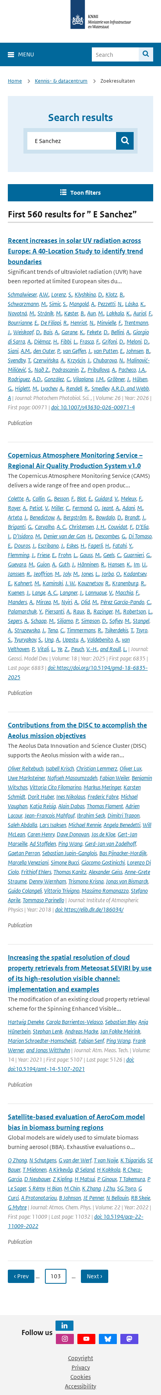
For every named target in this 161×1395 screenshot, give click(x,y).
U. (144, 564)
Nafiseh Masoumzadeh (72, 778)
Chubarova (105, 360)
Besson (61, 498)
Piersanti (54, 611)
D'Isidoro (23, 536)
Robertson (134, 611)
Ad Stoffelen (43, 843)
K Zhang (91, 1188)
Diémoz (42, 341)
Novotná (17, 313)
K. (142, 304)
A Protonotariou (39, 1197)
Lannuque (96, 592)
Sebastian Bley (120, 1022)
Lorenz (58, 294)
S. (70, 294)
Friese (43, 555)
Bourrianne (20, 322)
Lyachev (49, 388)
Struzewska (27, 630)
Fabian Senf (91, 1040)
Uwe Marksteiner (26, 778)
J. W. (70, 583)
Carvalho (44, 526)
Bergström (74, 517)
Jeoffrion (43, 573)
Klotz (111, 294)
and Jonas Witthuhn (48, 1050)
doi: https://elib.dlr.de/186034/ (89, 909)
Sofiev (115, 620)
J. (9, 332)
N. (120, 304)
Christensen (81, 526)
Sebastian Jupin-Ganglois (69, 853)
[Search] (146, 54)
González (54, 379)
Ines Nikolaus (70, 796)
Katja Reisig (43, 806)
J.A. (142, 369)
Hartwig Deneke (26, 1022)
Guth (64, 564)
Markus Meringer (102, 787)
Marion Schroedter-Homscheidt (42, 1040)
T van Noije (106, 1160)
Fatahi (120, 545)
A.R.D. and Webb (130, 388)
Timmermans (81, 630)
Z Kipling (62, 1179)
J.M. (100, 379)
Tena (53, 630)
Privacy (81, 1367)
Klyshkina (85, 294)
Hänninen (87, 564)
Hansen (116, 564)
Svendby (16, 360)
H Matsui (85, 1179)
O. (96, 508)
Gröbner (116, 379)
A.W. (44, 294)
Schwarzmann (23, 304)
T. (29, 360)
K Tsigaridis (132, 1160)
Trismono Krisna (86, 881)
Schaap (39, 620)
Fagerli (95, 545)
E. (36, 322)
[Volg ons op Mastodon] (129, 1339)
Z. (83, 369)
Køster (71, 313)
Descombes (107, 536)
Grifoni (109, 341)
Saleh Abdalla (22, 825)
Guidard (103, 498)
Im (137, 564)
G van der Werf (75, 1160)
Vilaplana (83, 379)
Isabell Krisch (60, 768)
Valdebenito (100, 639)
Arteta (15, 517)
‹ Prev (21, 1276)
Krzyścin (76, 360)
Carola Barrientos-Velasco (74, 1022)
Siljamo (65, 620)
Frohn (64, 555)
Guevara (17, 564)
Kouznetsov (90, 583)
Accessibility (80, 1386)
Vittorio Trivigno (61, 890)
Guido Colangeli (25, 890)
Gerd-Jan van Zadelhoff (110, 843)
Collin (38, 498)
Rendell (74, 388)
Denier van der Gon (64, 536)
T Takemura (132, 1179)
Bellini (117, 332)
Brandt (132, 517)
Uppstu (70, 639)
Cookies (80, 1377)
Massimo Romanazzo (105, 890)
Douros (22, 545)
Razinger (103, 611)
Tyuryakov (25, 639)
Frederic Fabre (103, 796)
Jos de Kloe (103, 834)
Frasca (87, 341)
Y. (130, 545)
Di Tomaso (140, 536)
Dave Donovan (73, 834)
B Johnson (70, 1197)
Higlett (22, 388)
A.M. (26, 351)
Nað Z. (42, 369)
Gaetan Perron (24, 853)
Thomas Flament (105, 806)
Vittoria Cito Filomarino (55, 787)
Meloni (134, 341)
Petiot (36, 508)
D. (100, 294)
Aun (91, 313)
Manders (17, 602)
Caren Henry (40, 834)
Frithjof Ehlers (36, 872)
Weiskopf (23, 332)
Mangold (79, 304)
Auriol (139, 313)
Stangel (141, 620)
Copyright (80, 1358)
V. (116, 498)
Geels (108, 555)
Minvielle (106, 322)
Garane (69, 332)
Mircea (43, 602)
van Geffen (74, 351)
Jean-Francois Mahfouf (50, 815)
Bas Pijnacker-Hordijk (123, 853)
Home (15, 81)
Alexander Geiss (105, 872)
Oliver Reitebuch (25, 768)
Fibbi (66, 341)
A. (93, 304)
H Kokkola (108, 1169)
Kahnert (23, 583)
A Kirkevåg (61, 1169)
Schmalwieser (22, 294)
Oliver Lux (130, 768)
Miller (57, 508)
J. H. (101, 526)
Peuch (77, 649)
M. (44, 304)
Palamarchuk (22, 611)
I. (9, 536)
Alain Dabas (71, 806)
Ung (49, 639)
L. (75, 341)
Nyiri (66, 602)
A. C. (61, 526)
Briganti (16, 526)
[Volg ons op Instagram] (64, 1339)
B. (122, 294)
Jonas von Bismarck (127, 881)
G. (10, 388)
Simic (55, 304)
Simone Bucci (65, 862)
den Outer (44, 351)
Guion (43, 564)
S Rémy (37, 1188)
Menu (26, 54)
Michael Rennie (84, 825)
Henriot (78, 322)
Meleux (128, 498)
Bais (47, 332)
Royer (14, 508)
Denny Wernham (47, 881)
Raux (78, 611)
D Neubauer (37, 1179)
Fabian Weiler (114, 778)
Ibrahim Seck (91, 815)
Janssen (16, 573)
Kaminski (53, 583)
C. (68, 379)
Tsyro (141, 630)
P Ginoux (107, 1179)
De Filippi (51, 322)
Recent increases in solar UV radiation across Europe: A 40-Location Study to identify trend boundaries (75, 251)
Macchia (124, 592)
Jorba (108, 573)
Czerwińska (45, 360)
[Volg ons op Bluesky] (107, 1339)
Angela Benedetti (122, 825)
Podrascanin (65, 369)
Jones (87, 573)
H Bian (54, 1188)
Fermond (82, 508)
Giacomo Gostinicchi (103, 862)
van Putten (106, 351)
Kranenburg (125, 583)
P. (59, 351)
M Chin (72, 1188)
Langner (68, 592)
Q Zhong (17, 1160)
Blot (81, 498)
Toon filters (85, 192)
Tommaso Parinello (43, 900)
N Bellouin (117, 1197)
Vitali (43, 649)
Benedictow (42, 517)
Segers (15, 620)
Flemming (18, 555)
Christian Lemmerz (96, 768)
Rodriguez (19, 379)
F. (150, 313)
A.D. (37, 379)
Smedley (100, 388)
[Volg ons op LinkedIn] (64, 1325)
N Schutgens (42, 1160)
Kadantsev (134, 573)
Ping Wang (70, 843)
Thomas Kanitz (70, 872)
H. (55, 341)
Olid (85, 602)
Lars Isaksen (52, 825)
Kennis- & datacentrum (61, 81)
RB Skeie (140, 1197)
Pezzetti (106, 304)
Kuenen (16, 592)
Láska (131, 304)
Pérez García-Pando (122, 602)
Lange (38, 592)
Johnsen (134, 351)
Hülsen (139, 379)
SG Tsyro (126, 1188)
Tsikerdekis (116, 630)
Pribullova (98, 369)
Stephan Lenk (48, 1031)
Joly (67, 573)
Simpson (90, 620)
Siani (13, 351)
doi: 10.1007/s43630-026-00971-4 (93, 407)
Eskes (72, 545)
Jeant (107, 508)
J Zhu (109, 1188)
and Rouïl (110, 649)
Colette (15, 498)
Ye (59, 649)
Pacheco (127, 369)
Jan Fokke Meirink (120, 1031)
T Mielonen (35, 1169)
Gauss (86, 555)
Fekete (94, 332)
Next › (94, 1276)
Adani (128, 508)
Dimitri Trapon (123, 815)
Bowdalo (105, 517)
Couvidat (117, 526)
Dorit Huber (41, 796)
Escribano (48, 545)
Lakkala (115, 313)
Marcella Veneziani (28, 862)
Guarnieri (133, 555)
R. (65, 322)
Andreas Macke (81, 1031)
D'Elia (142, 526)
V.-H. (92, 649)
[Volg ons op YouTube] (86, 1339)
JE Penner (93, 1197)
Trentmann (136, 322)
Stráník (46, 313)
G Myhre (17, 1207)
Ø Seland (85, 1169)
